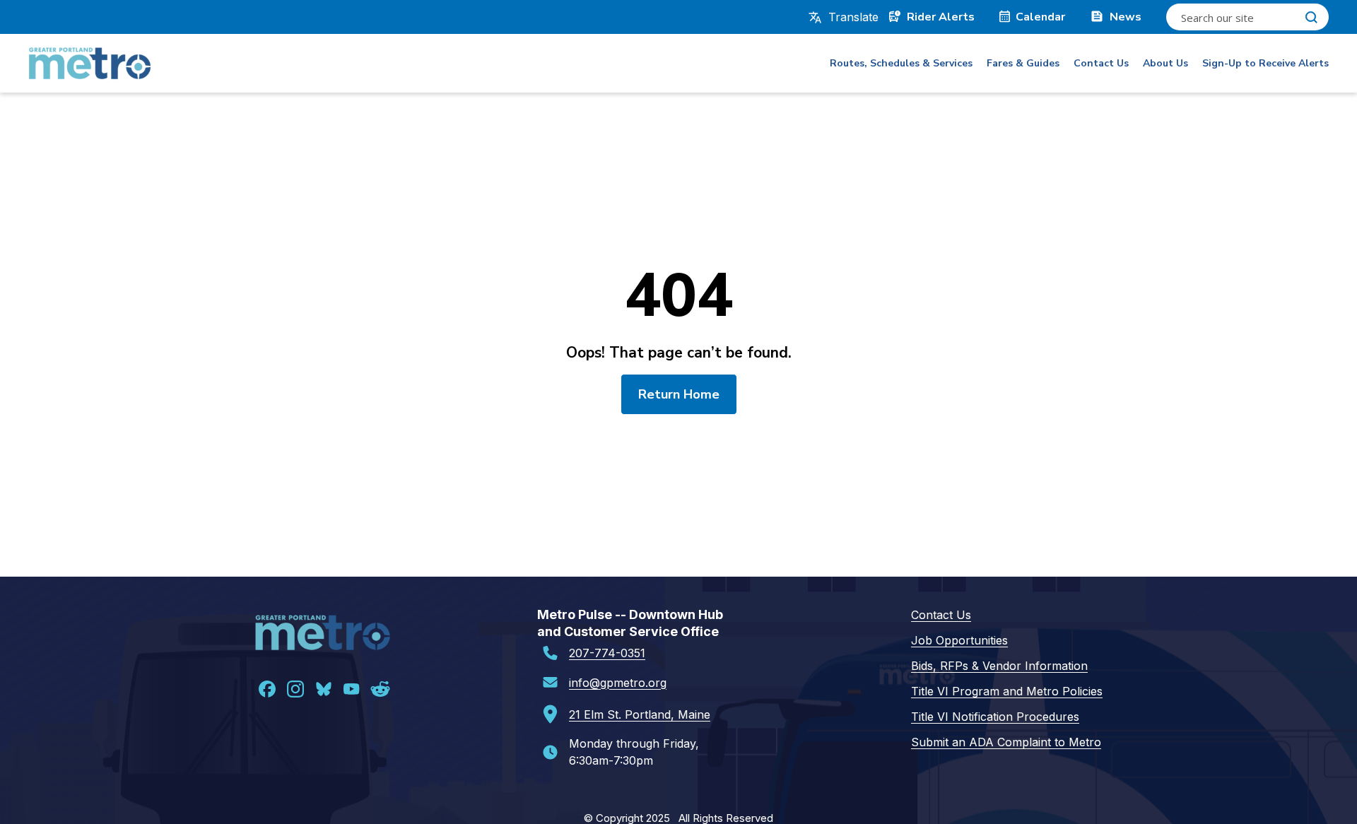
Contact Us (1101, 63)
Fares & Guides (1023, 63)
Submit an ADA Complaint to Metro (1006, 742)
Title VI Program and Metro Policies (1007, 691)
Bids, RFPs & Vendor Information (999, 666)
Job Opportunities (959, 640)
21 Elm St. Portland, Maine (639, 714)
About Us (1165, 63)
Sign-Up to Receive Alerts (1265, 63)
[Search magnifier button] (1311, 17)
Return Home (678, 394)
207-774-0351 (607, 653)
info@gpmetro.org (617, 683)
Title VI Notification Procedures (995, 717)
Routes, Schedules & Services (901, 63)
